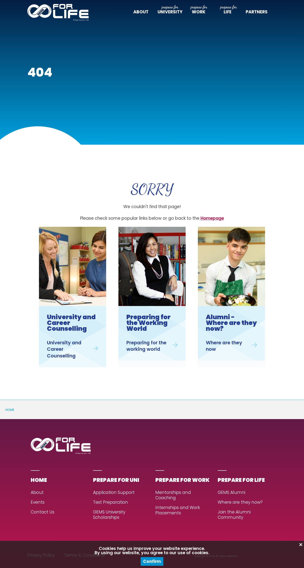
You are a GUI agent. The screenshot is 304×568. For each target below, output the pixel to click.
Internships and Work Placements (177, 510)
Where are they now (224, 346)
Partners (257, 12)
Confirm (152, 561)
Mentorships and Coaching (173, 495)
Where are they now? (240, 502)
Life (227, 12)
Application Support (114, 492)
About (140, 12)
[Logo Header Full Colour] (58, 12)
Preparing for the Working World (148, 322)
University (170, 12)
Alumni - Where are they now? (231, 322)
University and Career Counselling (71, 322)
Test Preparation (110, 502)
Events (38, 502)
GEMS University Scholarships (109, 514)
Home (9, 410)
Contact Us (42, 512)
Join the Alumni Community (234, 514)
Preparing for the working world (146, 346)
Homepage (212, 218)
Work (198, 12)
